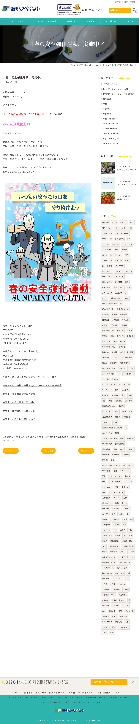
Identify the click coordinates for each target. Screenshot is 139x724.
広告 (122, 449)
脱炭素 (117, 417)
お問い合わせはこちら (119, 10)
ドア (115, 530)
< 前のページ (11, 450)
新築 (117, 249)
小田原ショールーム (117, 584)
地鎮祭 (127, 476)
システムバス (107, 293)
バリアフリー (124, 627)
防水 (126, 621)
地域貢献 (105, 222)
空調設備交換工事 (108, 562)
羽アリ (124, 503)
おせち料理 (106, 471)
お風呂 (122, 530)
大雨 (110, 400)
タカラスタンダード (116, 492)
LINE (103, 546)
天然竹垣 (113, 325)
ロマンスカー (117, 578)
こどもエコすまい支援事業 (122, 357)
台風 (123, 395)
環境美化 (122, 368)
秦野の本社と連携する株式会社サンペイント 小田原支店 (32, 385)
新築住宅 (113, 363)
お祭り (104, 541)
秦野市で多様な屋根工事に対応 (19, 402)
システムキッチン (115, 476)
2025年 (131, 551)
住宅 (116, 411)
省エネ (114, 222)
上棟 (125, 497)
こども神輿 (114, 519)
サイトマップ (94, 702)
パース (104, 255)
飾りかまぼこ (107, 282)
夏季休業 (130, 336)
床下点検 (105, 508)
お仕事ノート (107, 535)
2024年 (105, 460)
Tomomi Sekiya (110, 143)
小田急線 (105, 578)
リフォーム (129, 611)
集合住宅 (118, 621)
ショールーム (125, 471)
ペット (131, 368)
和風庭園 (105, 320)
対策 (130, 395)
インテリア (106, 530)
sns (131, 519)
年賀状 (104, 239)
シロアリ (105, 244)
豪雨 (122, 352)
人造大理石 (123, 595)
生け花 (121, 406)
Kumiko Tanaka (110, 123)
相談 (115, 341)
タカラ (104, 584)
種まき (130, 465)
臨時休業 (125, 390)
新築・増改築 (80, 437)
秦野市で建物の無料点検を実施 (19, 410)
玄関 (124, 524)
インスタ (116, 524)
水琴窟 (104, 325)
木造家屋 (115, 508)
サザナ (104, 298)
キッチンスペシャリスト (111, 465)
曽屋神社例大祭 (108, 330)
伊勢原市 (113, 551)
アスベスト (106, 422)
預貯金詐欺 (119, 444)
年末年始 (105, 454)
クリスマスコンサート (123, 271)
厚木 (103, 476)
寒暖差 (104, 260)
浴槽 (130, 530)
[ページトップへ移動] (134, 682)
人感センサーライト (109, 438)
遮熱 (112, 632)
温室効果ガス (107, 417)
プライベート (127, 244)
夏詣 (112, 336)
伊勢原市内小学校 (108, 406)
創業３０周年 (119, 287)
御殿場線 (105, 605)
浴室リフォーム (121, 293)
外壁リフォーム (123, 309)
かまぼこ (105, 600)
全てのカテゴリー (111, 84)
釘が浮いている (108, 309)
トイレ (114, 616)
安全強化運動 (127, 541)
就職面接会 (114, 541)
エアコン (128, 481)
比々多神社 (119, 239)
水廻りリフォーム (108, 557)
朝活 (128, 239)
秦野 (120, 611)
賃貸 (130, 411)
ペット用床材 (128, 374)
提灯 (117, 390)
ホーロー (117, 497)
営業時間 (115, 454)
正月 (115, 471)
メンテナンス (107, 621)
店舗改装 (123, 314)
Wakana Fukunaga (111, 133)
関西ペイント (107, 228)
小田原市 (118, 260)
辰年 (112, 460)
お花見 (114, 314)
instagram (106, 524)
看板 (115, 449)
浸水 (103, 400)
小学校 (104, 551)
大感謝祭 (105, 589)
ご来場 (126, 589)
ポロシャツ (126, 508)
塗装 (126, 282)
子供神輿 (123, 325)
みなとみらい (107, 271)
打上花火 (126, 384)
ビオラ (127, 260)
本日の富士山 (107, 249)
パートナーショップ (126, 557)
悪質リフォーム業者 (109, 303)
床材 (118, 374)
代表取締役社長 (127, 546)
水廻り (106, 108)
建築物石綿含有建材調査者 (112, 427)
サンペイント (107, 390)
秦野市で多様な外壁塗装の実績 (19, 393)
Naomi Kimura (8, 440)
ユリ (103, 611)
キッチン (105, 616)
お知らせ (115, 395)
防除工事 (115, 244)
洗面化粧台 (106, 497)
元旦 (103, 276)
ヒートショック (116, 255)
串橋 (128, 573)
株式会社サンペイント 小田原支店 (39, 437)
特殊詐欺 (130, 438)
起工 (103, 481)
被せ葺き (122, 347)
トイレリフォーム (122, 233)
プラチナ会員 (107, 233)
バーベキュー (107, 503)
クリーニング (107, 487)
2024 (124, 411)
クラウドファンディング (111, 384)
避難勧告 (118, 400)
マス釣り (105, 314)
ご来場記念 (116, 589)
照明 (117, 433)
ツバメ (121, 514)
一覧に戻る (48, 450)
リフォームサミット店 (123, 228)
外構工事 (125, 320)
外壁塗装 (57, 437)
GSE (126, 578)
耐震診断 (123, 616)
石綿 (115, 422)
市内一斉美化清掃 (108, 368)
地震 (117, 503)
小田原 (104, 519)
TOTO (129, 287)
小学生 (117, 535)
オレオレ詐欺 (107, 444)
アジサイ (125, 605)
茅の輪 (104, 336)
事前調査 (127, 417)
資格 (126, 298)
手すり (104, 632)
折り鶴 (122, 341)
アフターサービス (108, 627)
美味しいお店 (107, 573)
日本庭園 (115, 320)
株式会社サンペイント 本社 (14, 437)
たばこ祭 (115, 379)
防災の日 (105, 352)
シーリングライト (115, 481)
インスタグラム (108, 568)
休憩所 (124, 519)
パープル (105, 514)
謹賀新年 (125, 454)
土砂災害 (130, 352)
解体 (131, 222)
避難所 (114, 352)
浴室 (126, 255)
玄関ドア (123, 222)
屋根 (64, 437)
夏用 (113, 514)
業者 (117, 487)
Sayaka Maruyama (111, 138)
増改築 (124, 249)
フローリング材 (108, 374)
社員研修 (105, 395)
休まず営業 (106, 341)
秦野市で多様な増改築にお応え (19, 419)
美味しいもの (122, 568)
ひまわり (130, 449)
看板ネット (106, 287)
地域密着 (118, 282)
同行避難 (105, 357)
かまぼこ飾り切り (118, 600)
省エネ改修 (124, 363)
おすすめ (125, 487)
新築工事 (120, 330)
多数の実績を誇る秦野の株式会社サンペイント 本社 (30, 376)
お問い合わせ (114, 546)
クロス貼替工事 (124, 562)
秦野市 (109, 266)
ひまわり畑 (119, 573)
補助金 (104, 363)
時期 (103, 492)
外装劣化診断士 (116, 298)
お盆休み (120, 336)
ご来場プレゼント (108, 595)
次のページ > (86, 450)
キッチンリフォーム (116, 276)
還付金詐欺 (106, 449)
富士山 (122, 551)
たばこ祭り (128, 535)
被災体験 (128, 400)
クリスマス (119, 266)
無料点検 (70, 437)
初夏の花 (112, 611)
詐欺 (122, 438)
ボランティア (107, 411)
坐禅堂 (129, 330)
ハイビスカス (107, 433)
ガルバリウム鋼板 (108, 347)
